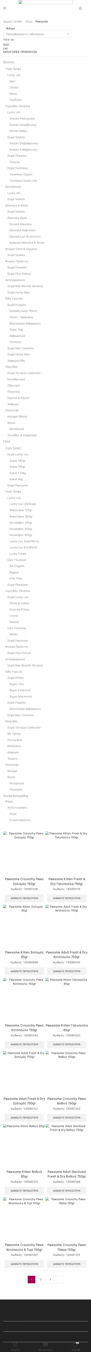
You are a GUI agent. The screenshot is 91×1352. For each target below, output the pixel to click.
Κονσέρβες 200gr (21, 522)
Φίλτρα (10, 28)
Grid (6, 44)
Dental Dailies (18, 131)
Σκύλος (8, 62)
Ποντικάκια (14, 740)
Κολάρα (12, 771)
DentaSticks (13, 186)
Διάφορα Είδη (16, 360)
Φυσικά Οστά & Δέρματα (21, 249)
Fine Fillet (16, 578)
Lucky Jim (13, 75)
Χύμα (13, 813)
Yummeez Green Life (23, 180)
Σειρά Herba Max (18, 292)
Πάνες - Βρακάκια (21, 317)
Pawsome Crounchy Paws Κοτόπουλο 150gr (24, 1028)
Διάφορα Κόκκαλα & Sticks (27, 242)
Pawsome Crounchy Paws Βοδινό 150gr (66, 1101)
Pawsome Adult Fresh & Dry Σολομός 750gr (24, 1101)
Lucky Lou (14, 497)
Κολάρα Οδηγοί (17, 416)
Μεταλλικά (17, 429)
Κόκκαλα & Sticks (16, 205)
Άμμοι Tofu (17, 684)
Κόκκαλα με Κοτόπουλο (25, 236)
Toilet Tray (16, 329)
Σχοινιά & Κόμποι (18, 397)
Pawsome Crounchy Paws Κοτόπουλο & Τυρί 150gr (24, 1247)
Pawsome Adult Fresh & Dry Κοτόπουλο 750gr (66, 954)
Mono (13, 93)
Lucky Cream (18, 553)
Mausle (14, 621)
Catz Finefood (16, 560)
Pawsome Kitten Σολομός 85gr (24, 954)
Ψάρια (9, 801)
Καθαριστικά (17, 335)
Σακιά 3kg (16, 479)
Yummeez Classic (21, 174)
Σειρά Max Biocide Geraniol (25, 286)
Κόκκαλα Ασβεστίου (23, 230)
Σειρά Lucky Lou (18, 454)
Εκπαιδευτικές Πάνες (23, 310)
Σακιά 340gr (18, 460)
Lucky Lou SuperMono (24, 541)
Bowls (11, 422)
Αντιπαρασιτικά (15, 280)
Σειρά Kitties (15, 677)
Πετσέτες (16, 342)
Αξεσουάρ (11, 410)
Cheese (15, 162)
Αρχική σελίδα (12, 21)
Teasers (12, 758)
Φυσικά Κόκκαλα (21, 224)
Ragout (14, 572)
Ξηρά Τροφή (13, 448)
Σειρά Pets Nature (19, 273)
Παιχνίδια (11, 366)
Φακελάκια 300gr (21, 516)
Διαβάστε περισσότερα (24, 898)
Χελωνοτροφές (17, 807)
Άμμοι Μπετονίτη (21, 696)
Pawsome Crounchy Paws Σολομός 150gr (24, 881)
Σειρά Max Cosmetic (20, 348)
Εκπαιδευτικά (16, 379)
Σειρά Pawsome (17, 485)
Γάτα (6, 441)
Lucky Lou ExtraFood (23, 547)
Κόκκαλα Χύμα (17, 217)
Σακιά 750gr (17, 466)
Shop (28, 21)
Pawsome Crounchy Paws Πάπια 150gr (66, 1247)
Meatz (14, 634)
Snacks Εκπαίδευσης (23, 124)
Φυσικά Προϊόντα (16, 261)
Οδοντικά (13, 385)
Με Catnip (14, 733)
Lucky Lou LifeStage (23, 503)
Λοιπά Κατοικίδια (15, 796)
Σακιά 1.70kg (18, 473)
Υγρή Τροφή (13, 68)
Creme (14, 615)
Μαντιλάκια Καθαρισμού (25, 323)
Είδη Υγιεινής (14, 298)
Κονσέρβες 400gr (21, 528)
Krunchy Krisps (19, 609)
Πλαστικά (13, 391)
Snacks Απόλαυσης (22, 118)
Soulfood (15, 99)
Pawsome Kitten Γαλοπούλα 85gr (67, 1028)
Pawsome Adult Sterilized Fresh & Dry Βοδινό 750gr (67, 1174)
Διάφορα (13, 404)
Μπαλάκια (14, 746)
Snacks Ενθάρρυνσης (23, 149)
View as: (8, 39)
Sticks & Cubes (19, 603)
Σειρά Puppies (16, 304)
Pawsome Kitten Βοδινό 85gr (24, 1174)
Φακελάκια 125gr (21, 510)
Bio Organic (17, 566)
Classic (14, 87)
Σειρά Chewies (17, 155)
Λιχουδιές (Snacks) (17, 106)
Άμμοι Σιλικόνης (20, 690)
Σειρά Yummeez (17, 168)
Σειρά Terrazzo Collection (24, 373)
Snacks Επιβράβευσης (24, 143)
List (5, 48)
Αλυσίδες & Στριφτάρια (22, 435)
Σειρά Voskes (16, 137)
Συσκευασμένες (20, 820)
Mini (12, 81)
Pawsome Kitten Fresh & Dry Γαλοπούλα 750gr (66, 881)
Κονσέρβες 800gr (21, 535)
